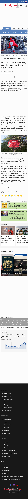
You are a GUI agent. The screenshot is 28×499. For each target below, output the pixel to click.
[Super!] (5, 195)
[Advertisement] (14, 14)
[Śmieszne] (8, 195)
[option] (13, 393)
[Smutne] (18, 195)
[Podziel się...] (14, 77)
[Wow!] (15, 195)
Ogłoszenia (4, 390)
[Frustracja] (21, 195)
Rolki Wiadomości (6, 251)
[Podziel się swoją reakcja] (5, 77)
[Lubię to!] (2, 195)
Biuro (2, 461)
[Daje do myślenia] (11, 195)
